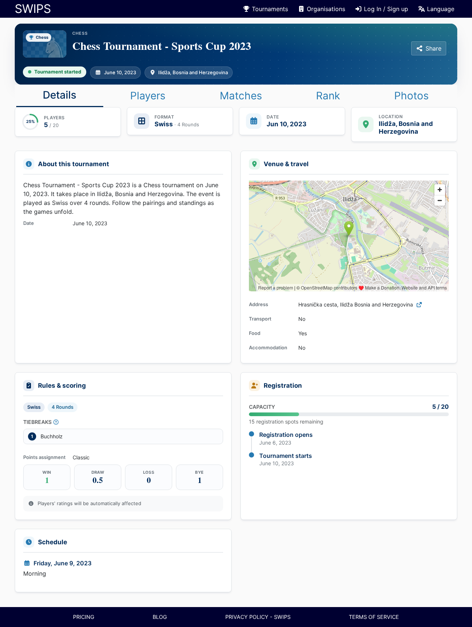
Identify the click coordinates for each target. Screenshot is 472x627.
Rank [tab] (328, 95)
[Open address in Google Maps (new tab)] (419, 304)
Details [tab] (59, 95)
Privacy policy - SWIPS (258, 617)
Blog (160, 617)
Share (433, 48)
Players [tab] (148, 95)
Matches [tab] (241, 95)
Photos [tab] (411, 95)
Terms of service (374, 617)
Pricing (83, 617)
